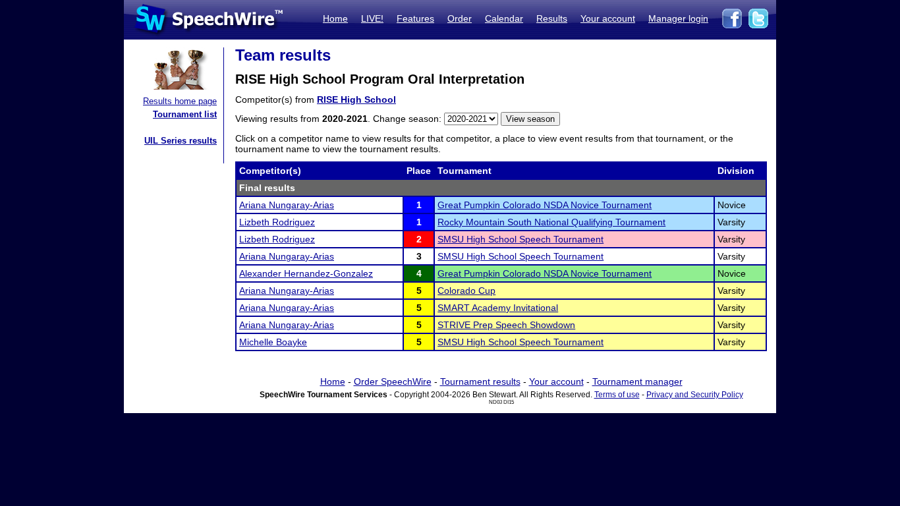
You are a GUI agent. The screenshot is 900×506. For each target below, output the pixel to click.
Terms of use (617, 394)
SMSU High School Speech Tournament (520, 239)
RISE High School (356, 99)
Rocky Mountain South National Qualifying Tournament (551, 222)
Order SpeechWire (393, 381)
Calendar (504, 18)
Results (551, 18)
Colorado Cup (466, 290)
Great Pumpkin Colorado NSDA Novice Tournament (544, 205)
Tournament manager (637, 381)
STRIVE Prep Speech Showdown (506, 325)
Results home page (180, 101)
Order (459, 18)
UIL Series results (180, 141)
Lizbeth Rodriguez (277, 222)
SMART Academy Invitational (497, 307)
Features (415, 18)
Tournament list (185, 114)
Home (335, 18)
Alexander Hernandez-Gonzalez (306, 273)
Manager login (678, 18)
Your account (607, 18)
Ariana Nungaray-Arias (286, 205)
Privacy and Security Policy (694, 394)
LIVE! (372, 18)
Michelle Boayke (273, 342)
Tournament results (480, 381)
